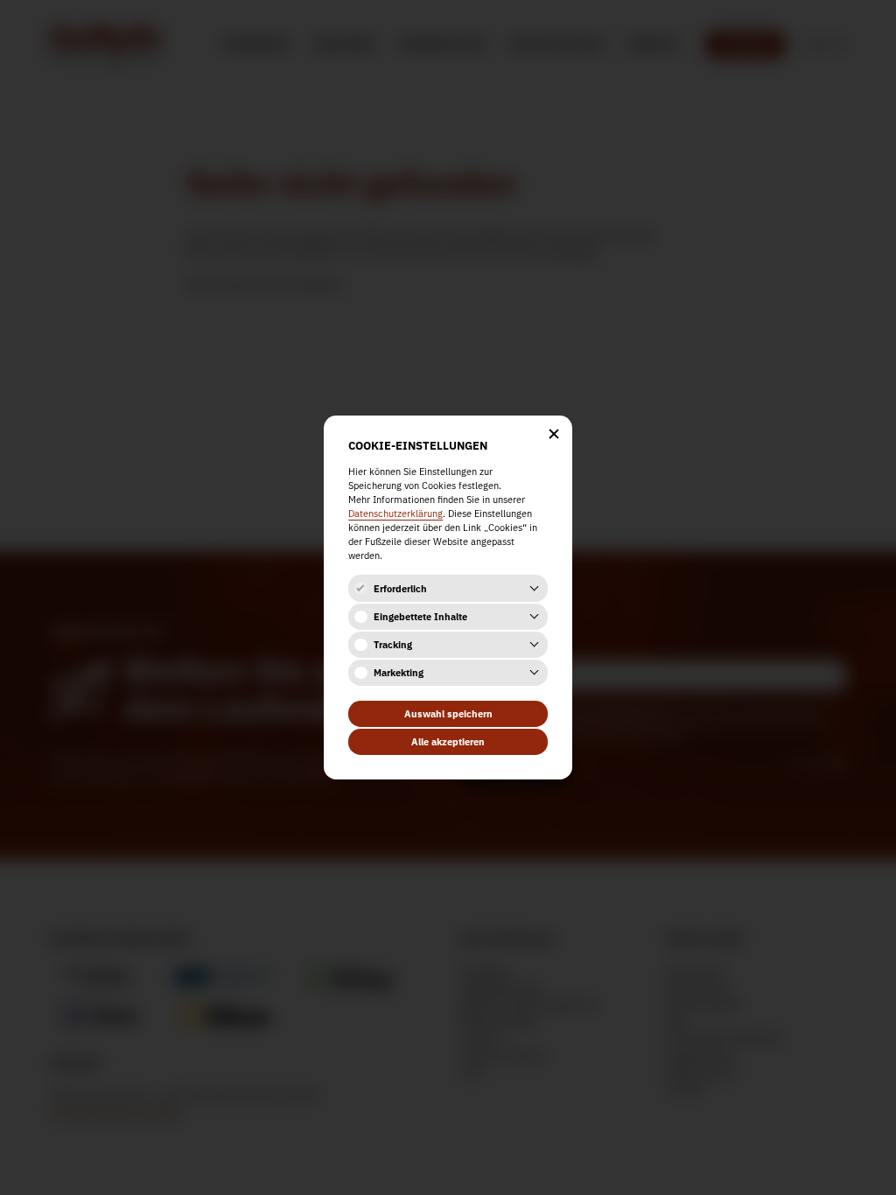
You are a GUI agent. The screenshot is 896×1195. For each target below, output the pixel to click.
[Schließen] (554, 434)
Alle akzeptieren (448, 742)
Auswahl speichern (448, 714)
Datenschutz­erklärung (395, 513)
